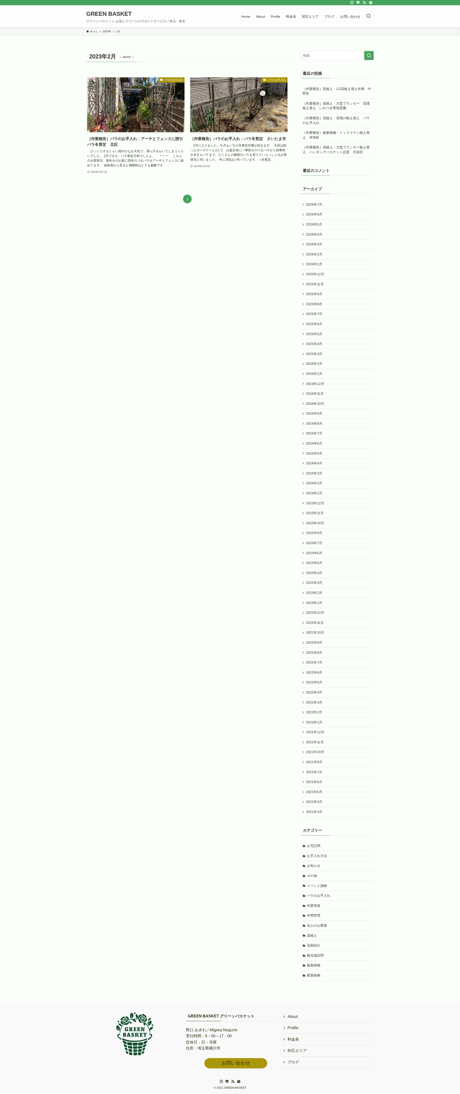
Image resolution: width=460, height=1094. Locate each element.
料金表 (293, 1039)
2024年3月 (314, 473)
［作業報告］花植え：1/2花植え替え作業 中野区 (337, 91)
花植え (312, 935)
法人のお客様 (317, 925)
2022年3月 (314, 702)
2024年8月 (314, 423)
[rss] (364, 2)
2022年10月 (315, 632)
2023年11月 (315, 513)
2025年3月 (314, 354)
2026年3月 (314, 244)
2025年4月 (314, 344)
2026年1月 (314, 264)
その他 (312, 876)
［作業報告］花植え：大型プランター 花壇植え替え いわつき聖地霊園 (336, 106)
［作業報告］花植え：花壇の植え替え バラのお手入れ (336, 120)
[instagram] (352, 2)
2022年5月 (314, 682)
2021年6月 (314, 782)
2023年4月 (314, 573)
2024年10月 (315, 404)
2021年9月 (314, 762)
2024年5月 (314, 453)
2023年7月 (314, 543)
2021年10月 (315, 752)
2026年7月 (314, 204)
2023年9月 (314, 533)
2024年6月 (314, 443)
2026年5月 (314, 224)
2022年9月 (314, 642)
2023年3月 (314, 583)
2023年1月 (314, 603)
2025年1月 (314, 374)
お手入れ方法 (317, 856)
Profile (293, 1028)
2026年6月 (314, 214)
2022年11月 (315, 623)
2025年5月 (314, 334)
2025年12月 (315, 274)
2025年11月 (315, 284)
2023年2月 (314, 593)
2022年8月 (314, 652)
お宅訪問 (313, 846)
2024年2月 (314, 483)
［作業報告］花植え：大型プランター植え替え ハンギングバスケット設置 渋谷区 (336, 149)
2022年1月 (314, 722)
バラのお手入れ (318, 895)
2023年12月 (315, 503)
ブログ (293, 1062)
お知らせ (313, 866)
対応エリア (297, 1051)
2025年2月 (314, 364)
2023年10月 (315, 523)
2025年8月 (314, 304)
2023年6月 (314, 553)
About (293, 1017)
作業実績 (313, 906)
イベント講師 (317, 886)
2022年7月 (314, 662)
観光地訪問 (315, 955)
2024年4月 (314, 463)
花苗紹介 (313, 945)
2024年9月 (314, 413)
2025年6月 (314, 324)
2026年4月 (314, 234)
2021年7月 (314, 772)
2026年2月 (314, 254)
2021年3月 (314, 812)
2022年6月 (314, 672)
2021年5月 (314, 792)
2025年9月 (314, 294)
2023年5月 (314, 563)
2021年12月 (315, 732)
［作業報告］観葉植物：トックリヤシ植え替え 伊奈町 (336, 135)
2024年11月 (315, 393)
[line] (358, 2)
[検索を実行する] (369, 55)
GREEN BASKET (109, 14)
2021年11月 (315, 742)
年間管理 (313, 915)
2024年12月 (315, 384)
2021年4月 (314, 802)
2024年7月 (314, 433)
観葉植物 (313, 965)
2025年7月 (314, 314)
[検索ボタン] (368, 16)
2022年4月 (314, 692)
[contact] (371, 2)
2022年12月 (315, 613)
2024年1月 (314, 493)
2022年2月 (314, 712)
